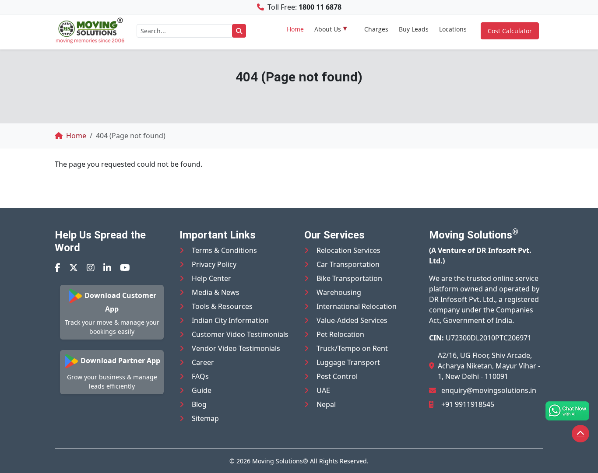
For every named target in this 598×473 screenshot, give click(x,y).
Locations (453, 29)
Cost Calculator (510, 31)
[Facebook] (57, 267)
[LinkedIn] (107, 267)
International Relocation (357, 306)
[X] (73, 267)
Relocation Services (348, 250)
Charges (376, 29)
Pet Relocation (340, 334)
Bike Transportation (349, 278)
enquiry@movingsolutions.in (488, 390)
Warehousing (339, 292)
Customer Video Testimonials (240, 334)
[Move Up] (580, 433)
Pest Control (337, 376)
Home (295, 29)
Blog (199, 404)
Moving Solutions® (280, 461)
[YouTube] (125, 267)
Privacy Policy (214, 264)
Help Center (211, 278)
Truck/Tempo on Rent (352, 348)
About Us (327, 29)
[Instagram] (91, 267)
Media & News (215, 292)
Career (203, 362)
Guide (201, 390)
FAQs (200, 376)
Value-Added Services (352, 320)
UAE (323, 390)
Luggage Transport (348, 362)
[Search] (239, 31)
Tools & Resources (222, 306)
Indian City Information (230, 320)
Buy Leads (414, 29)
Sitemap (205, 418)
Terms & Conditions (224, 250)
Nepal (326, 404)
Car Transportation (348, 264)
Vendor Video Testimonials (236, 348)
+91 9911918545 (467, 404)
